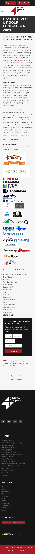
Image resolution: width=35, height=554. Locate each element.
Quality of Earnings (7, 470)
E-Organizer (5, 503)
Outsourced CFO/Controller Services (12, 466)
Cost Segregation (6, 450)
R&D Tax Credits (6, 473)
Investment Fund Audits (8, 461)
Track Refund (5, 505)
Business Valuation (7, 445)
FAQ (2, 494)
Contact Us (13, 351)
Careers (3, 498)
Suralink (3, 501)
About (3, 489)
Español (3, 510)
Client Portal (24, 3)
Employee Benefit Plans (8, 452)
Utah (15, 366)
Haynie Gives (13, 363)
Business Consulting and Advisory (11, 443)
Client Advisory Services (8, 447)
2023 (10, 361)
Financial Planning (6, 459)
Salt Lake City (8, 366)
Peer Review (5, 468)
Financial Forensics (7, 456)
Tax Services (5, 475)
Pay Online (10, 3)
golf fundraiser (18, 361)
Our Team (4, 496)
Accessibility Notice (21, 550)
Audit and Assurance (7, 440)
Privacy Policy (11, 550)
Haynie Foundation (24, 60)
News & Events (24, 363)
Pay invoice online (18, 522)
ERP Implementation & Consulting (11, 454)
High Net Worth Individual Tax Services (13, 463)
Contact (3, 507)
